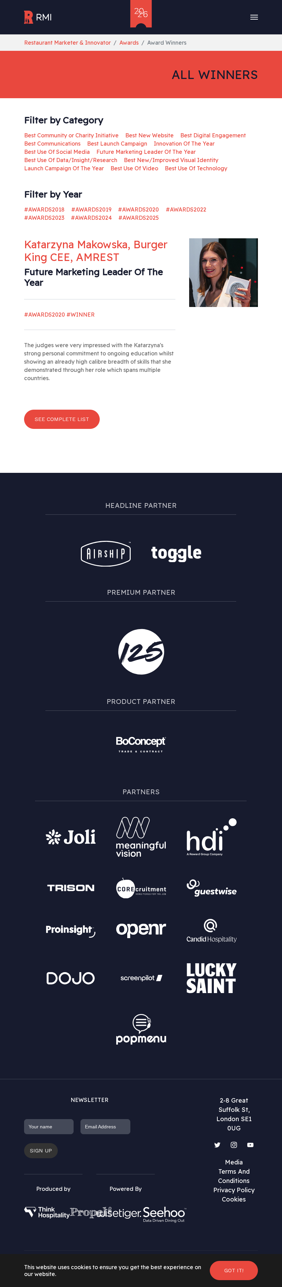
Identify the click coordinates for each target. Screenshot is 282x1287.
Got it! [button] (233, 1270)
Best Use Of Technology (196, 168)
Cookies (234, 1199)
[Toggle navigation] (254, 17)
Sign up (41, 1150)
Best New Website (149, 135)
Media (234, 1162)
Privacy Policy (233, 1190)
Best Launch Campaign (117, 143)
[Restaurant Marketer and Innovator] (38, 17)
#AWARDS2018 (44, 209)
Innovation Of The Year (184, 143)
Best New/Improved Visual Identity (171, 160)
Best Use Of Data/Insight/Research (70, 160)
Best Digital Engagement (213, 135)
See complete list (62, 419)
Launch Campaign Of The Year (64, 168)
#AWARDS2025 (138, 217)
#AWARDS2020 (138, 209)
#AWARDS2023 (44, 217)
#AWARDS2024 (91, 217)
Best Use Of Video (134, 168)
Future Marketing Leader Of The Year (146, 151)
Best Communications (52, 143)
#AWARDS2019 (91, 209)
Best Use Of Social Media (57, 151)
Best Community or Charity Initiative (71, 135)
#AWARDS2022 (186, 209)
